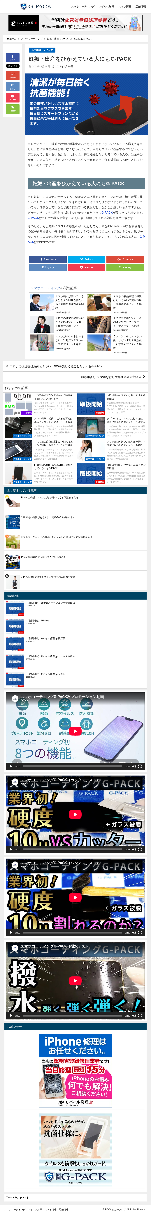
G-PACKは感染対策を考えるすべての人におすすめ (48, 577)
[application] (75, 731)
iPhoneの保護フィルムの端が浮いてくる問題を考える (49, 497)
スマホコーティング (82, 6)
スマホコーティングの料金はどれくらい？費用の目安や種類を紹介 (56, 537)
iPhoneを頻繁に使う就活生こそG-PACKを (43, 557)
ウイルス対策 (106, 6)
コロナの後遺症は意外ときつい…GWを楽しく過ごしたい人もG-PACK (56, 366)
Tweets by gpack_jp (17, 1197)
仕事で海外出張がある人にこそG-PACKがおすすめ (48, 517)
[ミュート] (134, 766)
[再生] (11, 766)
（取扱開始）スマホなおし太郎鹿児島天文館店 (110, 376)
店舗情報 (141, 6)
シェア (13, 60)
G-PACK (107, 212)
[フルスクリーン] (140, 766)
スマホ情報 (124, 6)
